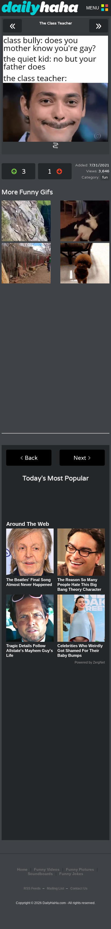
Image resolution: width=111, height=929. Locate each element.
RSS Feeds (32, 888)
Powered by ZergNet (90, 662)
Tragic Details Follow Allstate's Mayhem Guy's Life (29, 650)
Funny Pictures (80, 869)
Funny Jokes (71, 874)
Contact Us (79, 888)
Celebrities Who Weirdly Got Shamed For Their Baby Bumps (80, 650)
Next (80, 458)
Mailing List (55, 888)
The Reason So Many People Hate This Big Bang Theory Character (79, 584)
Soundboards (40, 874)
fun (105, 177)
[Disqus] (55, 358)
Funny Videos (47, 869)
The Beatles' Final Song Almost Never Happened (29, 582)
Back (31, 458)
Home (22, 869)
